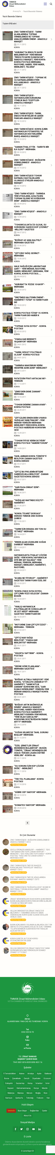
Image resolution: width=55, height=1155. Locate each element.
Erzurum (47, 1078)
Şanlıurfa (19, 1098)
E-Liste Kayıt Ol (27, 1151)
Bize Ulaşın (22, 1111)
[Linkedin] (39, 1129)
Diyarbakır (36, 1078)
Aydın (39, 1074)
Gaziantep (20, 1083)
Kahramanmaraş (24, 1088)
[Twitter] (21, 1129)
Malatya (11, 1093)
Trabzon (39, 1098)
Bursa (6, 1078)
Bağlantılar (34, 1111)
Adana (21, 1074)
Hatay (30, 1083)
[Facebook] (15, 1129)
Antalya (31, 1074)
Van (48, 1098)
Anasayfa (17, 11)
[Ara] (51, 4)
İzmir (48, 1083)
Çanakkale (16, 1078)
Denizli (26, 1078)
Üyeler (44, 1111)
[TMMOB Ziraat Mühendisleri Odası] (27, 988)
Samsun (8, 1098)
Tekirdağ (29, 1098)
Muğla (38, 1093)
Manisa (21, 1093)
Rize (45, 1093)
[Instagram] (27, 1129)
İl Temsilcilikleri (10, 1074)
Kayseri (11, 1088)
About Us (27, 1116)
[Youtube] (33, 1129)
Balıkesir (48, 1074)
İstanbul (39, 1083)
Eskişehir (9, 1083)
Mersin (29, 1093)
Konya (36, 1088)
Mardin (45, 1088)
